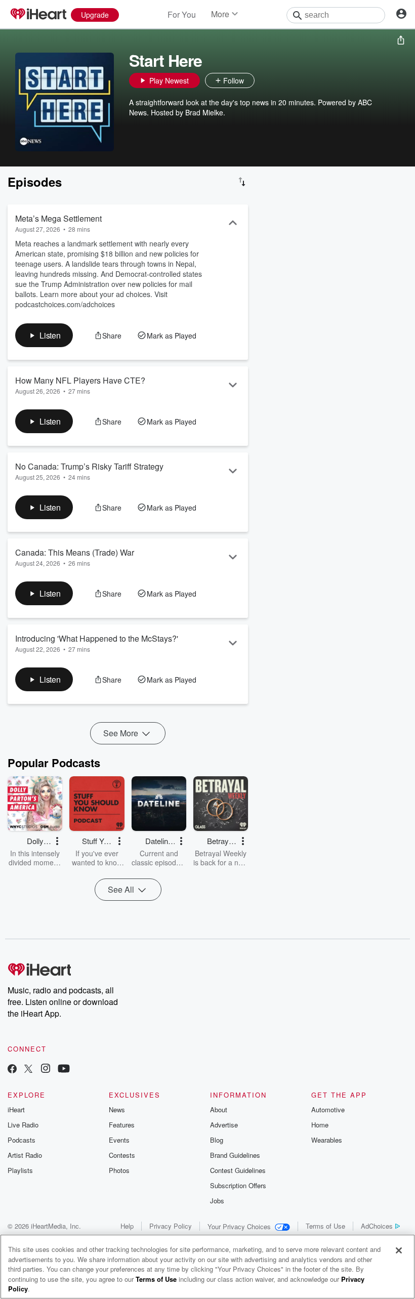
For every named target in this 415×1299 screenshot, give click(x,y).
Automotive (328, 1109)
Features (122, 1124)
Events (119, 1140)
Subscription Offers (238, 1185)
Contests (122, 1155)
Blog (216, 1140)
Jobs (217, 1200)
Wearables (326, 1140)
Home (319, 1124)
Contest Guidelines (238, 1170)
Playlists (20, 1170)
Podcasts (21, 1140)
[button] (265, 80)
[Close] (399, 1250)
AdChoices (377, 1226)
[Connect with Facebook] (12, 1069)
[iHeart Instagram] (45, 1069)
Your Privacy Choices (239, 1226)
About (218, 1109)
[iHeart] (38, 15)
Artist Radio (25, 1155)
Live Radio (23, 1124)
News (117, 1109)
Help (127, 1226)
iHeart (16, 1109)
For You (182, 14)
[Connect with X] (28, 1069)
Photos (119, 1170)
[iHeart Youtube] (64, 1069)
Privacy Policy (170, 1226)
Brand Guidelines (235, 1155)
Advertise (224, 1124)
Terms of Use (325, 1226)
